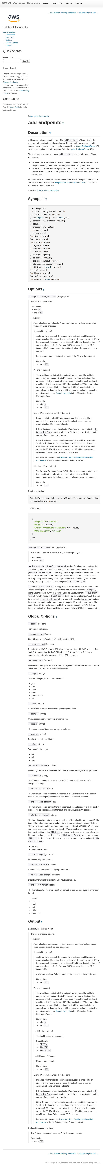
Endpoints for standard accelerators (70, 182)
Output (8, 45)
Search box (8, 57)
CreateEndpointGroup (85, 146)
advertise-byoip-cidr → (88, 13)
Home (45, 3)
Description (10, 35)
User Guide (57, 3)
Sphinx (97, 1163)
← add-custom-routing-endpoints (62, 13)
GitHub (79, 3)
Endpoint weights (63, 393)
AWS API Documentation (48, 190)
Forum (69, 3)
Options (9, 40)
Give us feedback (10, 82)
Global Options (12, 43)
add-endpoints (9, 32)
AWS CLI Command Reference (20, 3)
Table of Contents (15, 27)
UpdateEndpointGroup (79, 149)
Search (25, 61)
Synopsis (9, 37)
